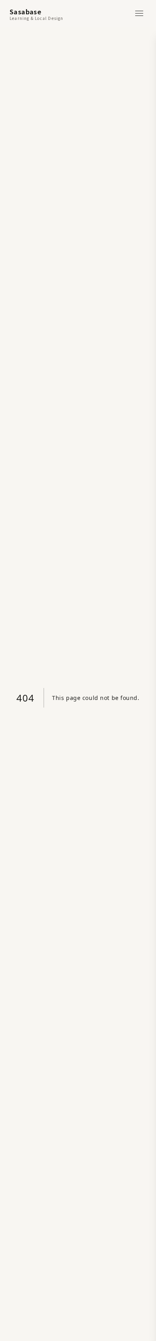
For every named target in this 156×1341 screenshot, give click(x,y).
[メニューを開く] (139, 13)
